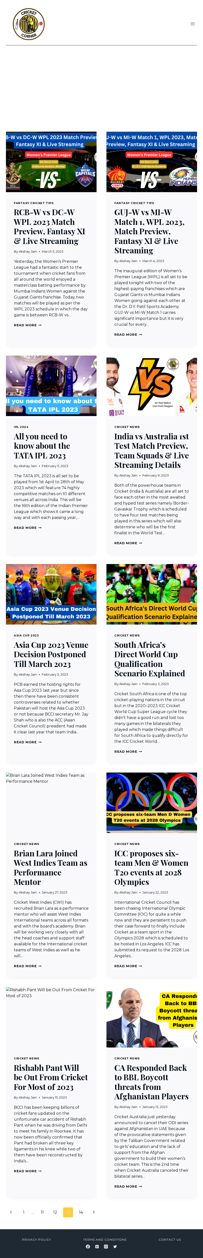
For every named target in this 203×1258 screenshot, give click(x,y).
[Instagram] (106, 1247)
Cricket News (127, 427)
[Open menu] (192, 24)
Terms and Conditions (105, 1239)
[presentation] (51, 162)
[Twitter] (115, 1247)
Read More (28, 325)
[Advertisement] (101, 82)
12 (55, 1212)
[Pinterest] (97, 1247)
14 (81, 1212)
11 (42, 1212)
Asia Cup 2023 (26, 635)
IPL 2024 (21, 427)
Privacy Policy (36, 1239)
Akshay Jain (28, 251)
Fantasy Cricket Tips (33, 203)
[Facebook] (88, 1247)
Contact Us (170, 1239)
